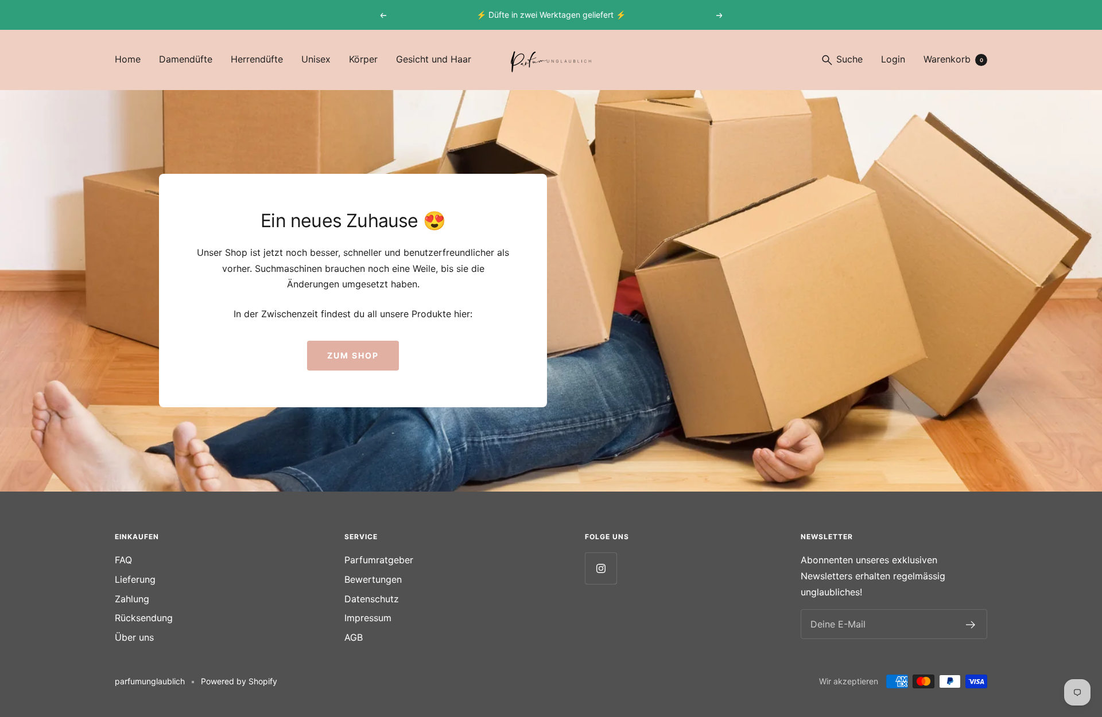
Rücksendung (144, 618)
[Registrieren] (971, 625)
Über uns (134, 637)
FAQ (123, 560)
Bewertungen (373, 579)
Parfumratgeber (378, 560)
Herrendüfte (257, 59)
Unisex (316, 59)
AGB (353, 637)
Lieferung (135, 579)
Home (128, 59)
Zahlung (132, 599)
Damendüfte (185, 59)
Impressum (367, 618)
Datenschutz (371, 599)
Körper (363, 59)
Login (893, 59)
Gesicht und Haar (433, 59)
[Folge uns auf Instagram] (600, 568)
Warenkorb (953, 59)
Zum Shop (353, 355)
